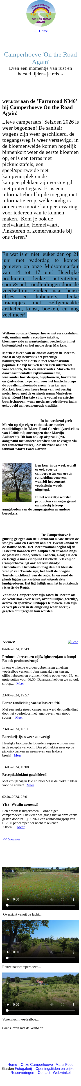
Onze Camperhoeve (37, 1064)
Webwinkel (62, 1073)
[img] (40, 13)
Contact (44, 1073)
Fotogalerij (23, 1069)
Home (43, 31)
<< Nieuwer (11, 839)
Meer (20, 683)
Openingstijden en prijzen (56, 1069)
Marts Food (65, 1064)
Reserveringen (22, 1073)
